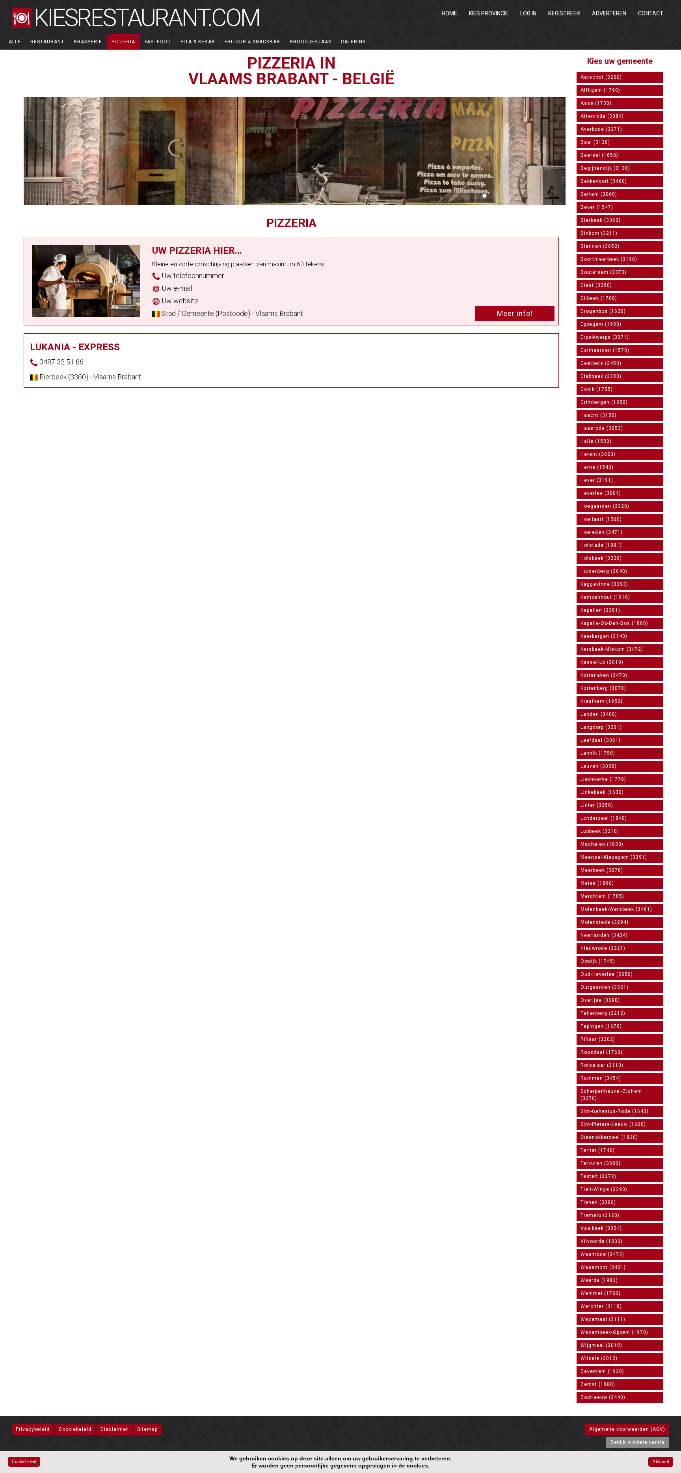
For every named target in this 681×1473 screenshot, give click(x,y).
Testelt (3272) (598, 1176)
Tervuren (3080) (601, 1163)
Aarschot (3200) (601, 77)
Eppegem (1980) (601, 324)
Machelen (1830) (602, 844)
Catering (353, 42)
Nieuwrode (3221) (603, 948)
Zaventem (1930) (602, 1371)
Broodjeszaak (310, 42)
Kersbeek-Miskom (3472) (612, 649)
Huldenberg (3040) (604, 571)
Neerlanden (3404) (604, 935)
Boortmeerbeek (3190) (609, 259)
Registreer (564, 13)
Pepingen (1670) (601, 1026)
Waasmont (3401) (603, 1267)
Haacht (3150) (599, 415)
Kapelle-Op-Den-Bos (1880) (614, 623)
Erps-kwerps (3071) (605, 337)
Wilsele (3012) (599, 1358)
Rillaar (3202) (598, 1039)
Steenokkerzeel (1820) (609, 1137)
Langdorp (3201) (601, 727)
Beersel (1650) (599, 155)
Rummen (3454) (601, 1078)
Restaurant (47, 42)
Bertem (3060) (599, 194)
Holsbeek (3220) (601, 558)
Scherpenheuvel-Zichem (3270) (611, 1094)
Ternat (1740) (598, 1150)
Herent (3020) (598, 454)
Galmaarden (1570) (605, 350)
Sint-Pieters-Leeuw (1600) (613, 1124)
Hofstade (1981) (601, 545)
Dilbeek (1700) (599, 298)
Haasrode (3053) (602, 428)
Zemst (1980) (598, 1384)
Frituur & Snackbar (252, 42)
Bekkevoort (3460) (604, 181)
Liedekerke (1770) (603, 779)
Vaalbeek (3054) (601, 1228)
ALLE (15, 42)
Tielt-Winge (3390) (604, 1189)
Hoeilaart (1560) (601, 519)
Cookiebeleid (75, 1429)
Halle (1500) (596, 441)
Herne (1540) (597, 467)
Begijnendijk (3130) (605, 168)
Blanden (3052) (600, 246)
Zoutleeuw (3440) (603, 1397)
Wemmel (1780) (601, 1293)
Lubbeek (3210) (600, 831)
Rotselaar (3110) (602, 1065)
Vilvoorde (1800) (602, 1241)
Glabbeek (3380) (601, 376)
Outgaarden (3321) (605, 987)
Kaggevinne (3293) (604, 584)
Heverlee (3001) (601, 493)
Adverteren (609, 13)
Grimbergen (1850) (604, 402)
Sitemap (147, 1429)
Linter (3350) (597, 805)
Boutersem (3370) (604, 272)
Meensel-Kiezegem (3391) (614, 857)
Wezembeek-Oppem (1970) (614, 1332)
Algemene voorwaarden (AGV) (627, 1429)
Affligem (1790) (600, 90)
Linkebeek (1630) (602, 792)
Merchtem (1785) (602, 896)
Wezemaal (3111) (603, 1319)
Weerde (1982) (599, 1280)
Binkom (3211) (599, 233)
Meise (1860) (597, 883)
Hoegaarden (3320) (605, 506)
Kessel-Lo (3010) (602, 662)
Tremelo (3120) (600, 1215)
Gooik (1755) (597, 389)
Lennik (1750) (598, 753)
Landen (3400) (599, 714)
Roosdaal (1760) (602, 1052)
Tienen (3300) (598, 1202)
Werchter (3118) (601, 1306)
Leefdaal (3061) (601, 740)
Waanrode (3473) (602, 1254)
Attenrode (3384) (602, 116)
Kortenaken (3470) (604, 675)
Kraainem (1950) (602, 701)
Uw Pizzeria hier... (238, 114)
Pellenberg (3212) (603, 1013)
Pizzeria (123, 42)
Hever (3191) (597, 480)
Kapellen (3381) (600, 610)
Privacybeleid (33, 1429)
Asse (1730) (596, 103)
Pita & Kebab (197, 42)
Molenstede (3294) (605, 922)
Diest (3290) (596, 285)
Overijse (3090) (600, 1000)
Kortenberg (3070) (603, 688)
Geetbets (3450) (601, 363)
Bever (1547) (597, 207)
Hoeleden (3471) (602, 532)
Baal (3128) (595, 142)
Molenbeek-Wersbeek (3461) (616, 909)
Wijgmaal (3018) (601, 1345)
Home (449, 13)
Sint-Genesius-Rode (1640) (615, 1111)
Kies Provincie (488, 13)
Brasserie (88, 42)
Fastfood (158, 42)
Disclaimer (114, 1429)
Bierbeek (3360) (601, 220)
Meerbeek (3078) (602, 870)
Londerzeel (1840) (604, 818)
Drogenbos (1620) (603, 311)
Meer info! (368, 172)
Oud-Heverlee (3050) (607, 974)
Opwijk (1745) (598, 961)
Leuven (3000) (599, 766)
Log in (528, 13)
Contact (650, 13)
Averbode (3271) (601, 129)
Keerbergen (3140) (604, 636)
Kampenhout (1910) (605, 597)
